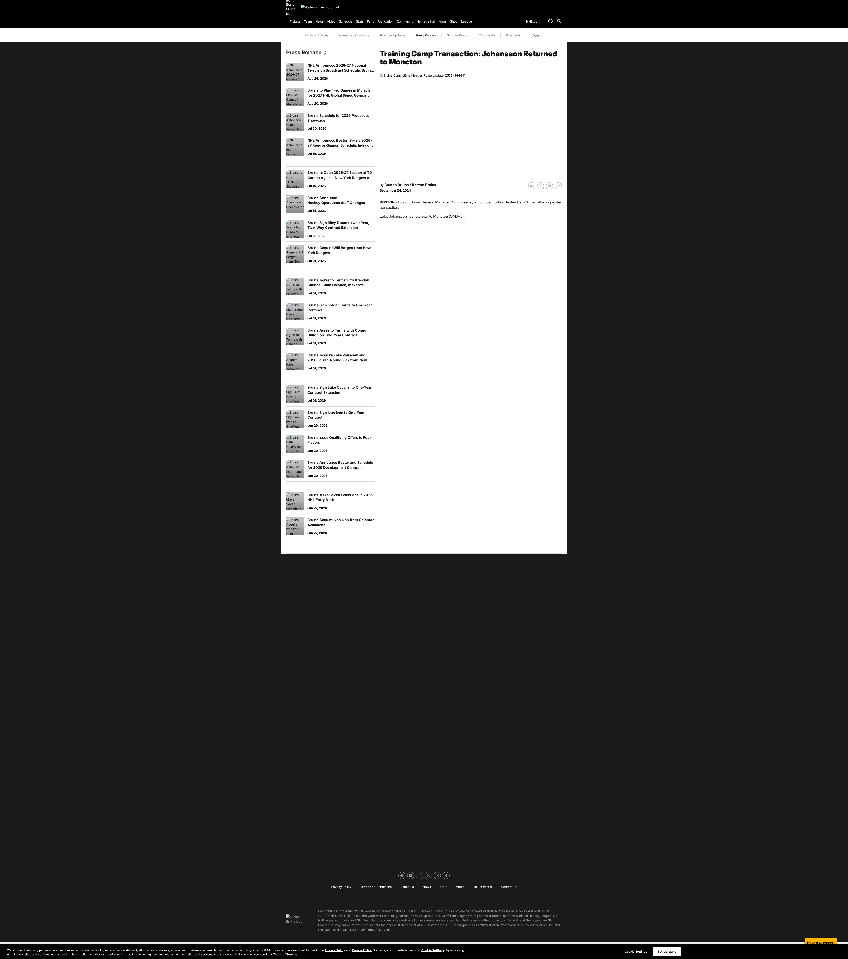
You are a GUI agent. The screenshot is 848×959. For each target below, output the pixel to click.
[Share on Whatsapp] (531, 185)
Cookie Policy (362, 950)
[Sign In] (550, 21)
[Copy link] (558, 185)
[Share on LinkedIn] (549, 185)
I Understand (667, 951)
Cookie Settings (432, 950)
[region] (424, 951)
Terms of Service (285, 954)
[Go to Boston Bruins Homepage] (320, 7)
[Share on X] (540, 185)
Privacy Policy (335, 950)
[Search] (559, 21)
